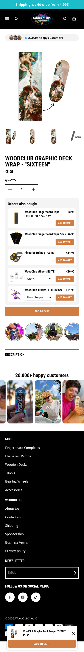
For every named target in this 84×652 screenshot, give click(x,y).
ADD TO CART (42, 644)
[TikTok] (35, 597)
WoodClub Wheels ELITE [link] (39, 271)
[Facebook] (10, 597)
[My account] (64, 19)
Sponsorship (14, 534)
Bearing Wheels (16, 481)
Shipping (11, 525)
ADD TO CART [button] (65, 223)
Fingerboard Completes (22, 447)
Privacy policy (15, 551)
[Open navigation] (10, 19)
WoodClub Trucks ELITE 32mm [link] (43, 290)
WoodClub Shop (24, 618)
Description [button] (15, 355)
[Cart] (74, 19)
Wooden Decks (16, 464)
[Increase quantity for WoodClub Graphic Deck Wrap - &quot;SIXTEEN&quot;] (33, 189)
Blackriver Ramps (18, 456)
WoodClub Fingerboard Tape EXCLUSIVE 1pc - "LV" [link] (42, 214)
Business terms (16, 542)
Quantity (10, 180)
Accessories (13, 490)
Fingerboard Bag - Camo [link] (39, 252)
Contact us (13, 517)
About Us (12, 508)
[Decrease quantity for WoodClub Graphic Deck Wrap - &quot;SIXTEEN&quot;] (10, 189)
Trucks (10, 473)
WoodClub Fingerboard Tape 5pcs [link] (45, 234)
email (12, 573)
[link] (16, 218)
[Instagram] (23, 597)
